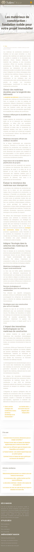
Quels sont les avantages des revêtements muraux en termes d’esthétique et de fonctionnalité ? (10, 411)
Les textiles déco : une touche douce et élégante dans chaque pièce (23, 409)
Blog (6, 46)
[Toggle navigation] (31, 2)
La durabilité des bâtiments (11, 97)
